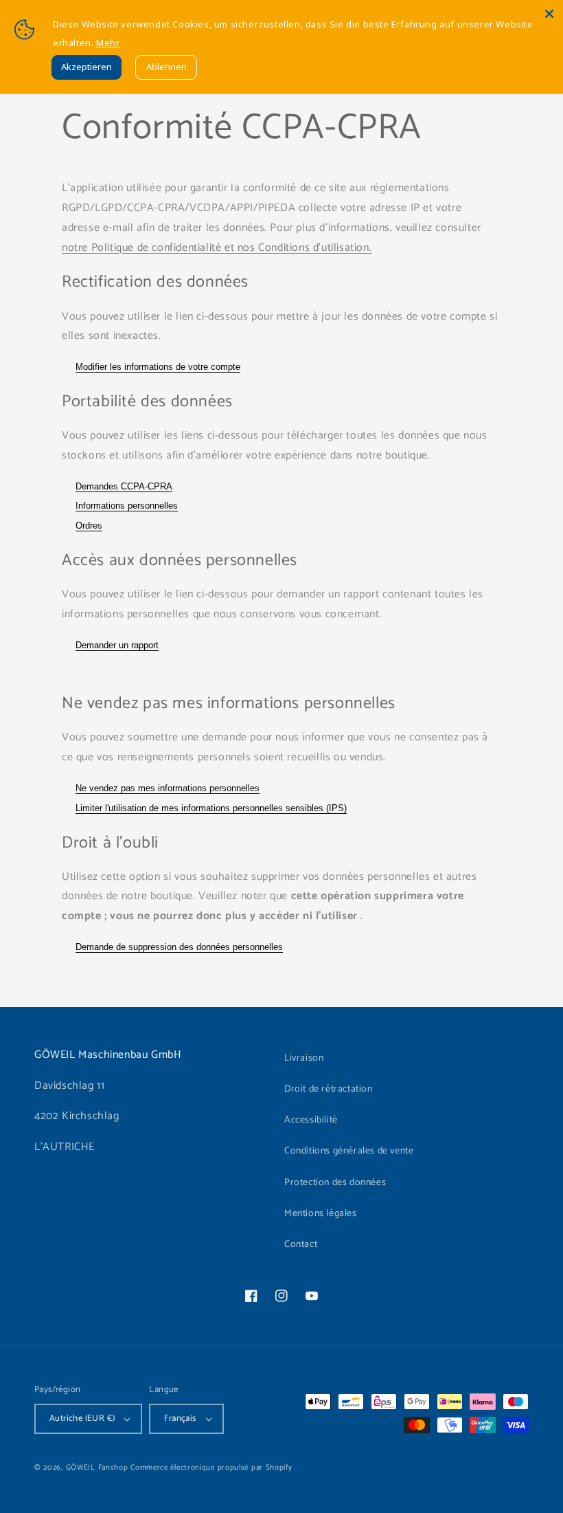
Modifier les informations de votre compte (158, 367)
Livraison (303, 1058)
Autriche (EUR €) (82, 1418)
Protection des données (335, 1183)
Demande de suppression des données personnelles (179, 947)
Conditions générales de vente (348, 1151)
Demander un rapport (117, 645)
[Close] (549, 14)
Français (180, 1418)
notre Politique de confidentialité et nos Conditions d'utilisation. (216, 248)
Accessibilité (311, 1120)
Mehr (107, 42)
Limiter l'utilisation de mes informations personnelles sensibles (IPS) (211, 808)
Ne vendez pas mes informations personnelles (168, 788)
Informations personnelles (127, 505)
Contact (300, 1244)
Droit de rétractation (328, 1089)
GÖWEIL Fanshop (97, 1467)
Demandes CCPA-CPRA (124, 486)
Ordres (89, 525)
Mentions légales (320, 1214)
